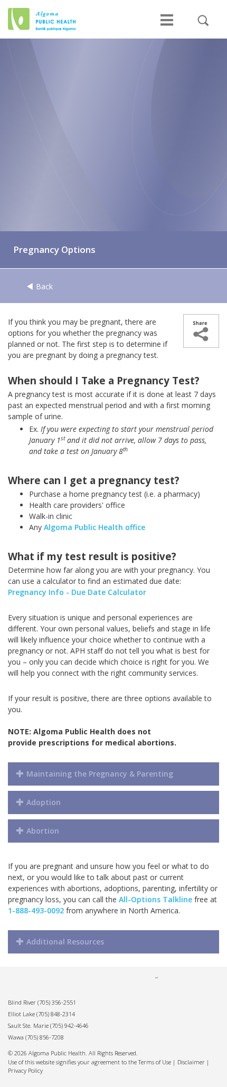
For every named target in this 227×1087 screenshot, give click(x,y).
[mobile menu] (166, 25)
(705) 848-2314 (55, 1014)
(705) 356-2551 (56, 1002)
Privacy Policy (25, 1070)
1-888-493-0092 (36, 910)
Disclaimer (191, 1062)
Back (43, 286)
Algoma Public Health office (94, 527)
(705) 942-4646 (69, 1025)
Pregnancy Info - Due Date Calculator (77, 592)
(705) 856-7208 (44, 1037)
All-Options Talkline (155, 899)
